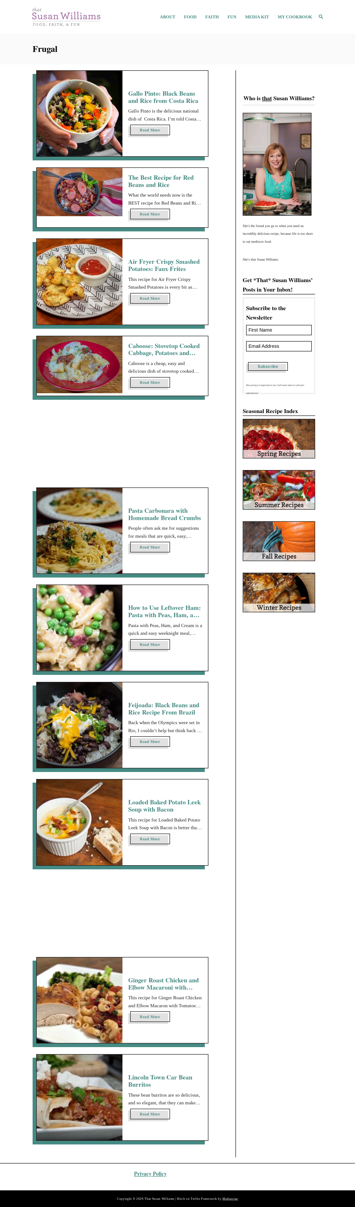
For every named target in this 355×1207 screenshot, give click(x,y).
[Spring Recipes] (279, 438)
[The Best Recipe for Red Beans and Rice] (79, 192)
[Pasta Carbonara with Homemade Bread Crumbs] (79, 531)
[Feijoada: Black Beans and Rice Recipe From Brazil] (79, 725)
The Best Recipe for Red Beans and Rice (161, 181)
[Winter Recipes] (279, 592)
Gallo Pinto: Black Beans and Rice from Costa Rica (163, 97)
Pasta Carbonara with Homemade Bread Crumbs (164, 514)
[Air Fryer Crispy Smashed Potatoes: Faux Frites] (79, 282)
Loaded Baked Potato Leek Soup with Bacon (164, 805)
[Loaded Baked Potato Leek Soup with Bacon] (79, 822)
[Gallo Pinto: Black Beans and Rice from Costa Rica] (79, 114)
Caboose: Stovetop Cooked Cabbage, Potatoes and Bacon (164, 352)
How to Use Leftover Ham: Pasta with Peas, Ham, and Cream (164, 614)
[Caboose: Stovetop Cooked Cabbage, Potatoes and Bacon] (79, 364)
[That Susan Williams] (66, 17)
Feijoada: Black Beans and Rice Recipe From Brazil (163, 708)
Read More (151, 131)
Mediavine (230, 1198)
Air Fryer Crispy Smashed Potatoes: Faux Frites (164, 265)
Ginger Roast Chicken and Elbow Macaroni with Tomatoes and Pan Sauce (163, 987)
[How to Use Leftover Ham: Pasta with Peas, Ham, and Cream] (79, 628)
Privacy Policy (150, 1174)
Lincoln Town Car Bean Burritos (160, 1080)
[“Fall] (279, 541)
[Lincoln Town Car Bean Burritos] (79, 1097)
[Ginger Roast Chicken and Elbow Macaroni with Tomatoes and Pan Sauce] (79, 1000)
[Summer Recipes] (279, 490)
